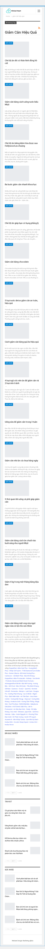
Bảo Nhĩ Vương (27, 683)
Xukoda (7, 714)
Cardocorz (8, 676)
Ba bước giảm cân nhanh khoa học (21, 184)
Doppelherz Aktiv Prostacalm (15, 678)
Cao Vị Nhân (27, 694)
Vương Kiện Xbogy (17, 699)
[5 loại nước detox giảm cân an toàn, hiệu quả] (17, 289)
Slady (28, 709)
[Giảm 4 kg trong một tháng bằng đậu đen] (17, 571)
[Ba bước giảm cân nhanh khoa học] (17, 173)
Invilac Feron (9, 725)
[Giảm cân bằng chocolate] (17, 251)
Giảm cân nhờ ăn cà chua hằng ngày (21, 460)
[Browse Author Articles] (6, 66)
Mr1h (30, 707)
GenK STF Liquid (30, 717)
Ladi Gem (29, 691)
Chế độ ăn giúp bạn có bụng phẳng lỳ (22, 223)
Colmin (7, 699)
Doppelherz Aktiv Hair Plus (18, 668)
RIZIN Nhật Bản (24, 704)
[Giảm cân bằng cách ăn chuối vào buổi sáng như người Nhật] (17, 529)
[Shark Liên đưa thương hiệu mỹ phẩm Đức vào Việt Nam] (35, 850)
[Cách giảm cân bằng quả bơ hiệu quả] (17, 331)
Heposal (27, 699)
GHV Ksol (12, 686)
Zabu (13, 714)
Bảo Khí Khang (29, 676)
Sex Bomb (36, 678)
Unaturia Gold (15, 701)
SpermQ (28, 689)
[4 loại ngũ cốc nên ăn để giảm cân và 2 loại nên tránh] (17, 369)
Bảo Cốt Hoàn (21, 686)
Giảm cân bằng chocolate (17, 262)
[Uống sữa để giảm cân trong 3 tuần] (17, 411)
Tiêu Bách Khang (33, 686)
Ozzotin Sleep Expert (21, 722)
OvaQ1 (21, 689)
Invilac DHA (9, 722)
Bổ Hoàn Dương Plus (27, 673)
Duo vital (13, 712)
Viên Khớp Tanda (19, 719)
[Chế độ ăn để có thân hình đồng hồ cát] (17, 49)
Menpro (22, 691)
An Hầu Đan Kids (19, 709)
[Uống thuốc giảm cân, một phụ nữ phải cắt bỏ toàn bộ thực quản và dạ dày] (35, 825)
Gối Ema (35, 712)
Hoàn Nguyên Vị (21, 714)
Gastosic (15, 689)
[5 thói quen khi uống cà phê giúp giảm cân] (17, 488)
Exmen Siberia (14, 673)
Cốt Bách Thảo (18, 676)
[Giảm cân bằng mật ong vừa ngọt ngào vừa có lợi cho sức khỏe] (17, 612)
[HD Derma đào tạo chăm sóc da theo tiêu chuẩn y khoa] (35, 838)
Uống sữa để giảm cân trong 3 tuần (21, 422)
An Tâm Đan (25, 696)
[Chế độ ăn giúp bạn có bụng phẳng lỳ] (17, 212)
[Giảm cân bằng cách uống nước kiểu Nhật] (17, 91)
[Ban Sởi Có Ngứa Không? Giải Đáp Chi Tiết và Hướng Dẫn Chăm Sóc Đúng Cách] (10, 754)
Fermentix (14, 691)
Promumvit (8, 709)
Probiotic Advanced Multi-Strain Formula (19, 681)
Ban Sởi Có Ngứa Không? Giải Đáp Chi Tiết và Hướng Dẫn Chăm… (21, 757)
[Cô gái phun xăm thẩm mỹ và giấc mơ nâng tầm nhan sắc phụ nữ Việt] (35, 810)
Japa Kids (28, 712)
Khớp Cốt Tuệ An (15, 671)
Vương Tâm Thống (27, 701)
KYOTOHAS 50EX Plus (20, 707)
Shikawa (21, 712)
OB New (7, 689)
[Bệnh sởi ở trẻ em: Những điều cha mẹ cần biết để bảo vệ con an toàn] (10, 783)
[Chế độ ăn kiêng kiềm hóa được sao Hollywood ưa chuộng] (17, 132)
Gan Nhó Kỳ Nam (32, 719)
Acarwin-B (8, 719)
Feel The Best (13, 704)
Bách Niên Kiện (14, 696)
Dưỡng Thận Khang (15, 694)
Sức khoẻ (9, 43)
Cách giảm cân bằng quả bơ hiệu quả (22, 342)
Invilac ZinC (33, 722)
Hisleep (29, 678)
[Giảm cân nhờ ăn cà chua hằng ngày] (17, 449)
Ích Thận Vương (18, 717)
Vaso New (33, 696)
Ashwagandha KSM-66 (13, 683)
